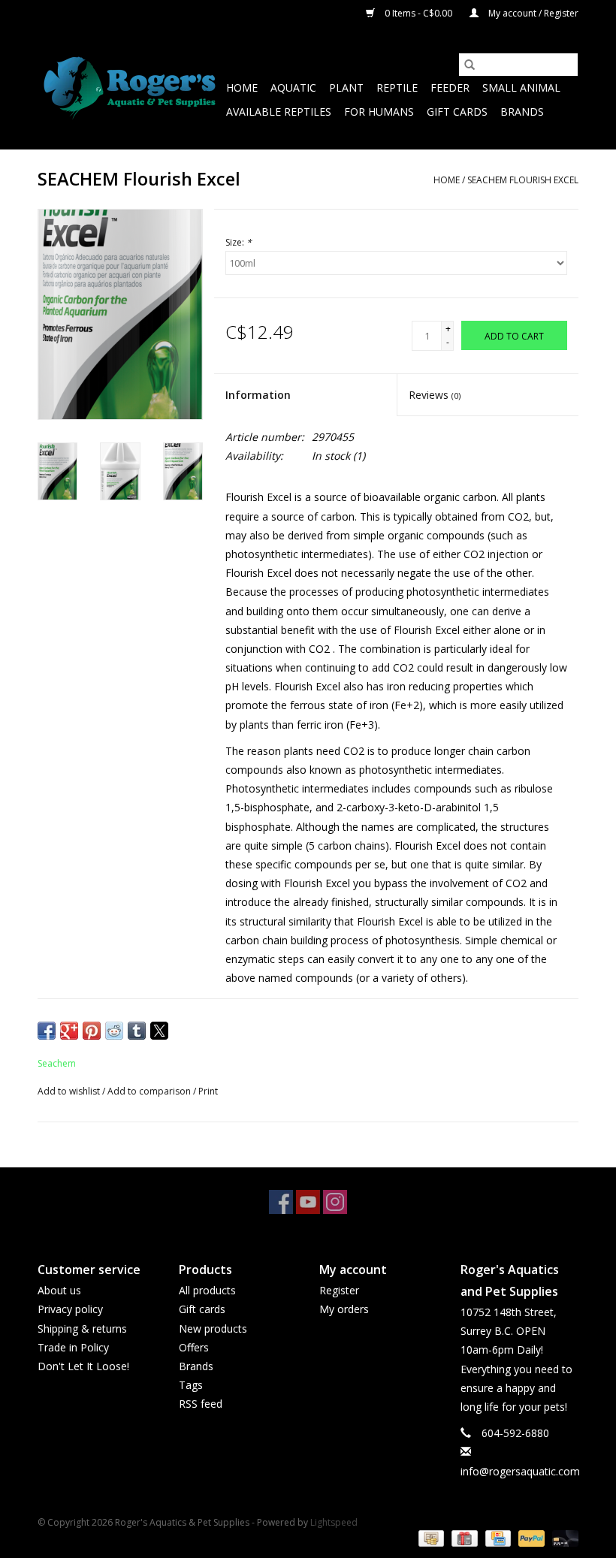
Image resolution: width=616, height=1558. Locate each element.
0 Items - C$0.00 (418, 13)
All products (207, 1290)
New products (213, 1328)
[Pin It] (92, 1031)
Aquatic (293, 87)
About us (59, 1290)
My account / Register (532, 13)
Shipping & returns (82, 1328)
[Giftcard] (462, 1538)
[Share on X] (159, 1031)
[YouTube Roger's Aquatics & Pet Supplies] (308, 1202)
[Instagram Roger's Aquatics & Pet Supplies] (335, 1202)
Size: (238, 242)
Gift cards (457, 111)
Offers (194, 1347)
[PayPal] (530, 1538)
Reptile (397, 87)
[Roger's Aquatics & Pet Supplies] (130, 88)
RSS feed (200, 1403)
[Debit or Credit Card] (562, 1538)
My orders (344, 1309)
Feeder (450, 87)
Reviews (434, 395)
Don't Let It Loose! (83, 1366)
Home (242, 87)
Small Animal (521, 87)
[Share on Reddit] (114, 1031)
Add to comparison (150, 1091)
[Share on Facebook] (47, 1031)
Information (258, 395)
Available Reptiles (278, 111)
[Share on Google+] (69, 1031)
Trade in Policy (73, 1347)
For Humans (379, 111)
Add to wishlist (70, 1091)
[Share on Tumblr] (137, 1031)
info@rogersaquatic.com (520, 1471)
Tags (191, 1385)
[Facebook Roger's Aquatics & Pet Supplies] (281, 1202)
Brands (522, 111)
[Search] (469, 65)
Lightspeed (334, 1522)
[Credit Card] (496, 1538)
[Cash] (429, 1538)
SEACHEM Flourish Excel (522, 180)
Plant (346, 87)
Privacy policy (70, 1309)
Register (339, 1290)
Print (208, 1091)
